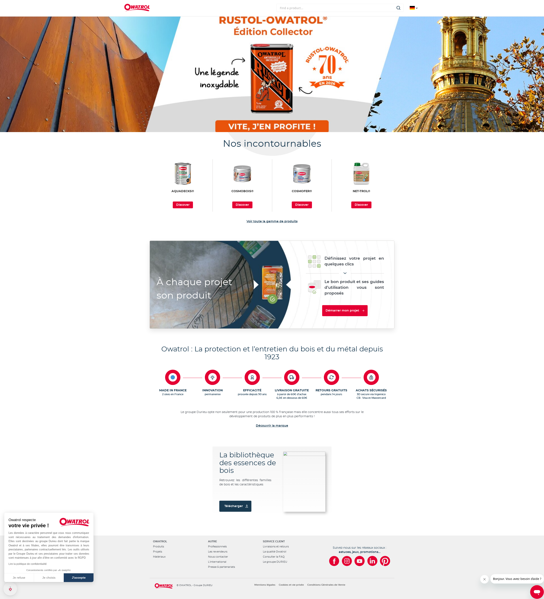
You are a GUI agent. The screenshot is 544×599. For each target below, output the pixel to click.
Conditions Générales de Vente (326, 585)
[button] (10, 589)
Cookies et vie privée (291, 585)
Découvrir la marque (272, 425)
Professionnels (217, 546)
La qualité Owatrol (274, 551)
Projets (157, 551)
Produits (158, 546)
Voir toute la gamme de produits (272, 221)
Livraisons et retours (276, 546)
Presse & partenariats (221, 567)
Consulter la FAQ (274, 556)
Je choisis (48, 577)
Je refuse (19, 577)
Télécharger (233, 506)
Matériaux (159, 556)
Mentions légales (264, 585)
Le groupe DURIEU (275, 562)
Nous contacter (218, 556)
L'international (217, 562)
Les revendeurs (217, 551)
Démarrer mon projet (342, 310)
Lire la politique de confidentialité (27, 563)
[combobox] (340, 8)
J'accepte (79, 577)
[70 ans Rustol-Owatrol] (272, 74)
